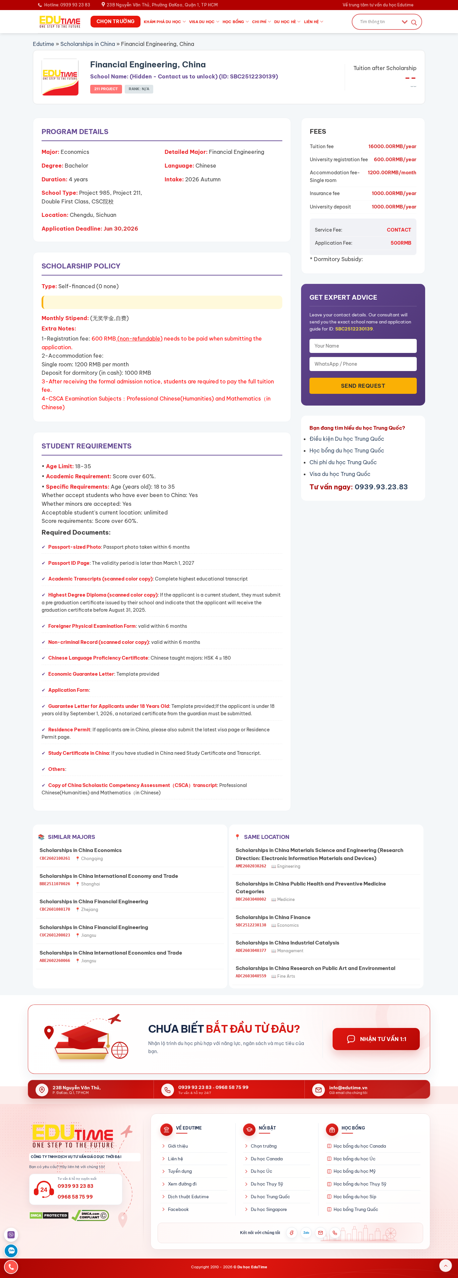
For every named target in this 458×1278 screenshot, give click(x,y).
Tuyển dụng (180, 1171)
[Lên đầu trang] (445, 1265)
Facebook (178, 1209)
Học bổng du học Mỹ (355, 1171)
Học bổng (233, 21)
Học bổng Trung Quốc (356, 1209)
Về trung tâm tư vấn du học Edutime (378, 4)
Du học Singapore (269, 1209)
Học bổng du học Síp (355, 1196)
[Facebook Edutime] (291, 1232)
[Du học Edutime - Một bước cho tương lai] (59, 21)
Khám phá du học (162, 21)
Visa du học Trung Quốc (339, 474)
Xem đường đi (182, 1183)
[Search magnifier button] (414, 22)
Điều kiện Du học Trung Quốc (346, 438)
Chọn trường (264, 1146)
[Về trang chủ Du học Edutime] (84, 1136)
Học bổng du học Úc (355, 1158)
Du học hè (285, 21)
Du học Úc (261, 1171)
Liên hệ (311, 21)
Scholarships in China (87, 44)
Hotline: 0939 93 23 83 (67, 4)
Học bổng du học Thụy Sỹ (360, 1183)
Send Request (363, 385)
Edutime (43, 44)
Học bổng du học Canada (360, 1146)
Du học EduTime (252, 1267)
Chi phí (259, 21)
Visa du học (202, 21)
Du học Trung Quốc (270, 1196)
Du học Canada (267, 1158)
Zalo (306, 1232)
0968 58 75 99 (232, 1087)
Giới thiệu (178, 1146)
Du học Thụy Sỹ (267, 1183)
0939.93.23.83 (381, 487)
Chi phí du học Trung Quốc (343, 462)
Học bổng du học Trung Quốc (346, 450)
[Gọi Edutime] (335, 1232)
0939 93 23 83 (195, 1087)
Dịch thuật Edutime (188, 1196)
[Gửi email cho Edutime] (320, 1232)
